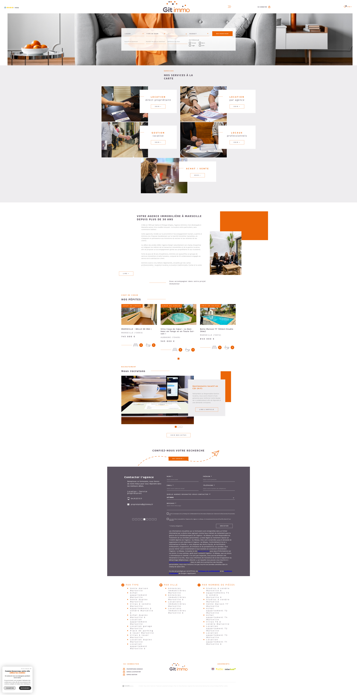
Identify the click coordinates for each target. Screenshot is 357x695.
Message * (171, 503)
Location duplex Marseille (141, 641)
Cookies (226, 686)
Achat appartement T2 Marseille (217, 610)
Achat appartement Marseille (138, 595)
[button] (178, 359)
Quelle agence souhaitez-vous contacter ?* (189, 494)
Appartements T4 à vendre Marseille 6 (217, 595)
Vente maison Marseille (139, 589)
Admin (204, 686)
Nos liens (210, 686)
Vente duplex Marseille (139, 600)
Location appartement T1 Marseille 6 (216, 642)
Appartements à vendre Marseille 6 (141, 610)
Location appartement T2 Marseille (217, 628)
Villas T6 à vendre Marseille (218, 623)
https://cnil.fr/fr (203, 551)
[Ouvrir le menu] (229, 6)
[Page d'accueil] (176, 6)
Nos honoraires (197, 686)
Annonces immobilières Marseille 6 (177, 597)
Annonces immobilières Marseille (177, 590)
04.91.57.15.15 (136, 498)
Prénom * (207, 476)
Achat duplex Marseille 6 (139, 616)
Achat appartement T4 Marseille (217, 617)
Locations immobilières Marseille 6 (177, 610)
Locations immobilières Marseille (177, 604)
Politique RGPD (218, 686)
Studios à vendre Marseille (218, 600)
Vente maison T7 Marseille (217, 605)
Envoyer (224, 526)
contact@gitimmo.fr (140, 504)
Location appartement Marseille (138, 622)
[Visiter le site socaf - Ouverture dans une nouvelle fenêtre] (219, 669)
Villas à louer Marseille (139, 636)
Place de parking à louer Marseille (142, 632)
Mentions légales (187, 686)
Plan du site (177, 686)
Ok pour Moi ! (25, 688)
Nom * (170, 476)
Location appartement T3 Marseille (217, 635)
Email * (170, 485)
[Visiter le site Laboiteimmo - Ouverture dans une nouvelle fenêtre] (127, 686)
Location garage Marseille (141, 627)
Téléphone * (209, 485)
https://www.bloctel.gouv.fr (179, 562)
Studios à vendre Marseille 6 (218, 589)
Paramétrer (10, 688)
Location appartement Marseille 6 (138, 646)
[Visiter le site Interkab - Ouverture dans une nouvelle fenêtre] (230, 669)
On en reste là (25, 668)
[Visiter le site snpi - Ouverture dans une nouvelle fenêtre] (213, 669)
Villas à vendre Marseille (140, 605)
